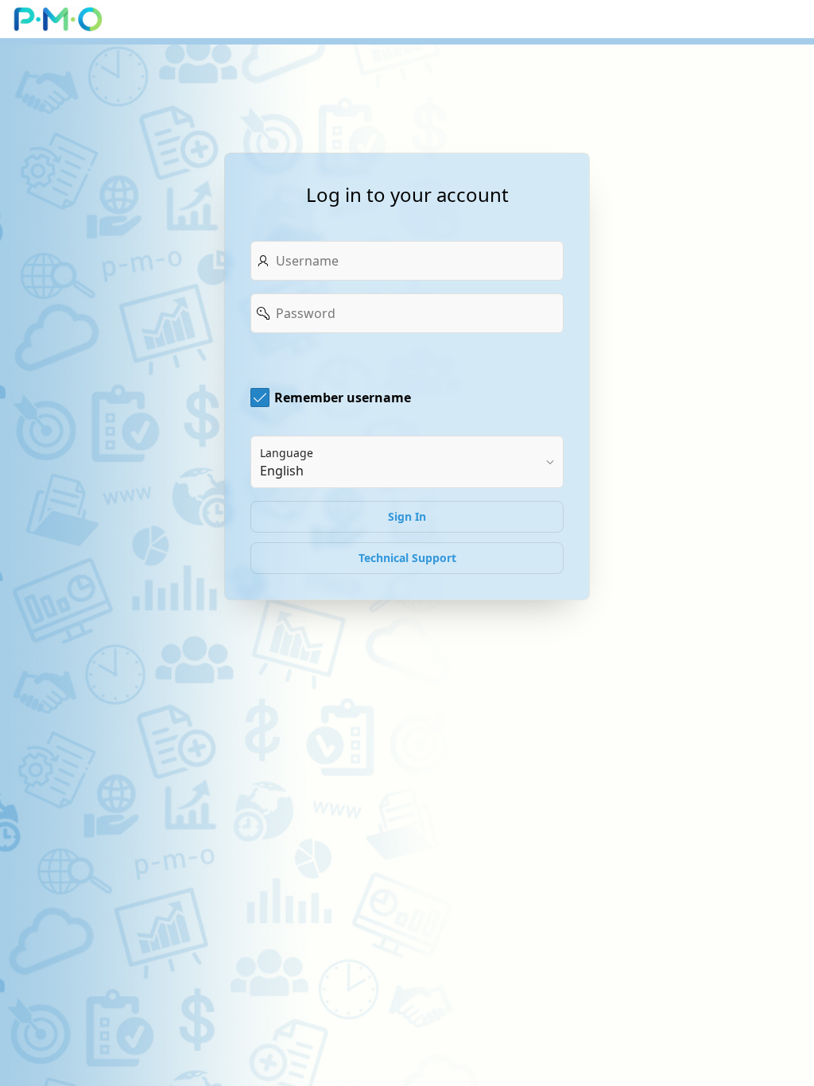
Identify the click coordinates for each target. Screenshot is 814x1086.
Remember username (342, 397)
